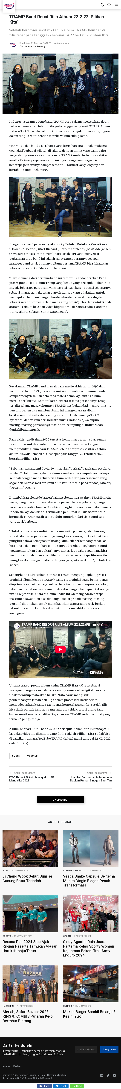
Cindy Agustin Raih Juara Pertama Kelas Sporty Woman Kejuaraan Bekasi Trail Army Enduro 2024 (88, 948)
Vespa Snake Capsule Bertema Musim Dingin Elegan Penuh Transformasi (89, 881)
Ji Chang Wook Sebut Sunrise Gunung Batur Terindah (27, 878)
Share (45, 1086)
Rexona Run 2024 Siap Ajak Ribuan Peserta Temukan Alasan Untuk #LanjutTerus (30, 946)
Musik (17, 756)
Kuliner (67, 1006)
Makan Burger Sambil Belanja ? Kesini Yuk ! (89, 1014)
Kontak (6, 1066)
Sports (7, 936)
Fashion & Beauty (73, 870)
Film (5, 870)
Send (78, 1086)
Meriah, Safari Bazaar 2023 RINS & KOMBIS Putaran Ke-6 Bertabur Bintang (28, 1016)
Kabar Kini (33, 756)
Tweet (62, 1086)
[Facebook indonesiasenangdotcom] (101, 1075)
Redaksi (17, 1066)
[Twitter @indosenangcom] (108, 1075)
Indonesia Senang (35, 46)
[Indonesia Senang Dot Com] (114, 1075)
